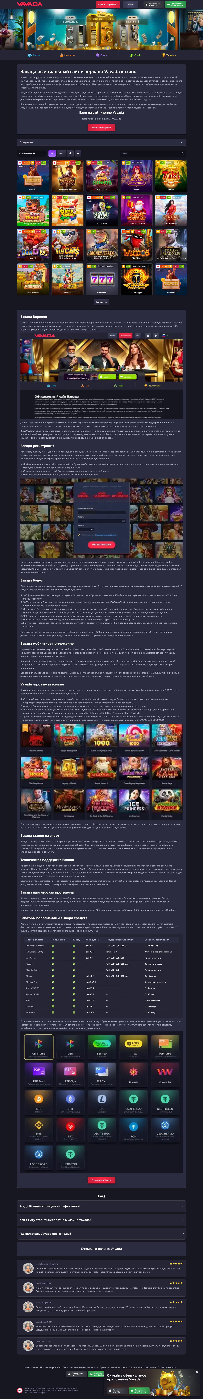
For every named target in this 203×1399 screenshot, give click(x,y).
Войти (130, 4)
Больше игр (101, 302)
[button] (3, 29)
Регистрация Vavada (101, 1180)
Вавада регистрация (101, 127)
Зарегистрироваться (108, 4)
